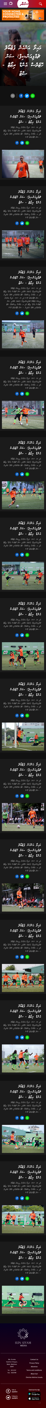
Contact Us (34, 1359)
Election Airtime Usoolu (34, 1377)
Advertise (34, 1367)
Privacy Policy (34, 1363)
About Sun (34, 1374)
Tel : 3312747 (12, 1370)
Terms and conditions (34, 1370)
